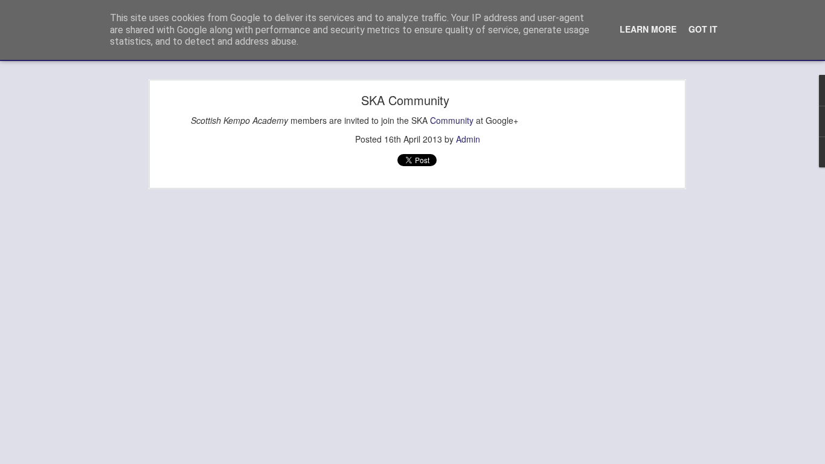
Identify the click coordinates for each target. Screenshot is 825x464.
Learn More (648, 29)
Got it (703, 29)
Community (451, 120)
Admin (468, 139)
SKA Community (405, 100)
